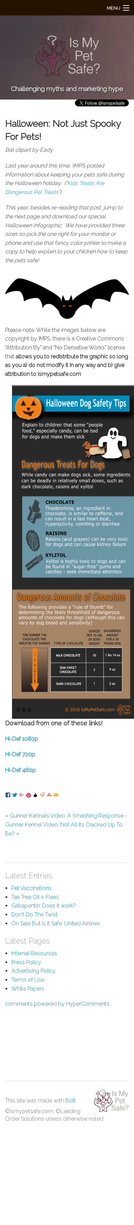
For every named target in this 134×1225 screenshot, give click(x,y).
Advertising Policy (33, 971)
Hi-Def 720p (20, 754)
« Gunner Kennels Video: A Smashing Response (64, 815)
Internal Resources (34, 953)
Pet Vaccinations (31, 888)
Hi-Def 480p (20, 770)
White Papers (27, 988)
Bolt (70, 1100)
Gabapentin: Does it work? (43, 905)
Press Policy (26, 962)
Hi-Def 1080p (21, 739)
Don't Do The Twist (34, 914)
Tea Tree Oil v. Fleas (35, 897)
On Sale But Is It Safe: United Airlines (55, 923)
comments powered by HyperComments (57, 1004)
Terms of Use (27, 979)
